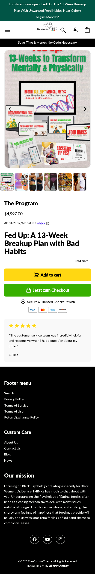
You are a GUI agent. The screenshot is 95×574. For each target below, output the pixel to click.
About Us (11, 442)
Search (9, 393)
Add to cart (51, 274)
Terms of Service (16, 405)
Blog (7, 454)
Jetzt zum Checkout (51, 290)
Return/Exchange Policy (21, 417)
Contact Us (12, 448)
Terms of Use (14, 411)
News (8, 460)
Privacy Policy (14, 399)
